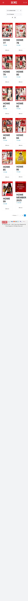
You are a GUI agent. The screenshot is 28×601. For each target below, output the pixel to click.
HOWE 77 (6, 41)
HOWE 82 (19, 105)
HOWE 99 (6, 200)
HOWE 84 (19, 137)
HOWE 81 (6, 105)
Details (7, 50)
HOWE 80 (19, 73)
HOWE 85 (6, 168)
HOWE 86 (19, 168)
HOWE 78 (19, 41)
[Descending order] (20, 10)
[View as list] (15, 17)
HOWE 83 (6, 137)
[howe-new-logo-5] (14, 1)
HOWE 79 (6, 73)
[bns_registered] (21, 221)
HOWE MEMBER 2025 (21, 197)
